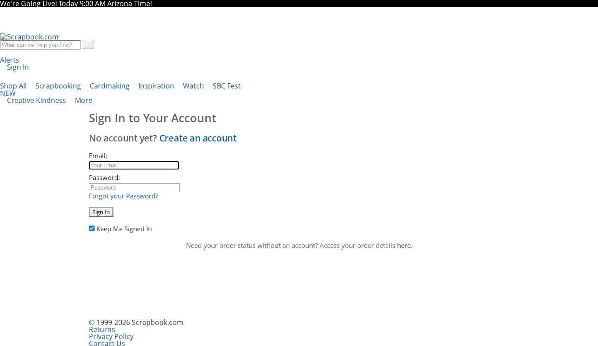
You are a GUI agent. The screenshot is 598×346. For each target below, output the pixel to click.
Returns (102, 329)
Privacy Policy (111, 336)
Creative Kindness (37, 100)
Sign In (101, 212)
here (404, 245)
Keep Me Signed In (124, 228)
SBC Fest (120, 89)
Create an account (197, 138)
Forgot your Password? (123, 195)
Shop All (14, 86)
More (84, 100)
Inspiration (157, 86)
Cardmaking (110, 86)
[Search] (88, 45)
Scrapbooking (59, 86)
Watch (194, 86)
